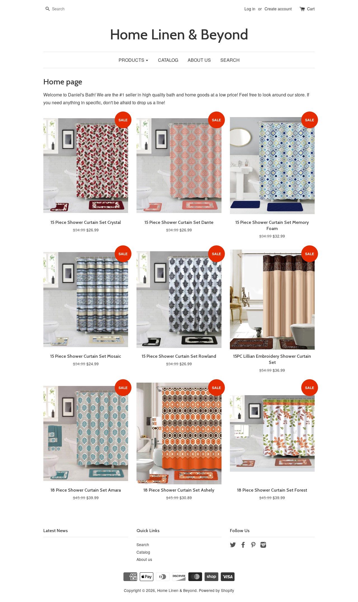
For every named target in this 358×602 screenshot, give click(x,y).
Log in (249, 8)
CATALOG (168, 60)
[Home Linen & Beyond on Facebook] (243, 545)
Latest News (55, 530)
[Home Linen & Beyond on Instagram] (263, 545)
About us (144, 559)
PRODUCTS (132, 60)
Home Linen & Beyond (179, 34)
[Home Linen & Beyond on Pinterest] (253, 545)
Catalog (143, 552)
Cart (311, 8)
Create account (278, 8)
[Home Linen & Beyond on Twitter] (233, 545)
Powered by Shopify (216, 590)
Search (142, 544)
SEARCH (230, 60)
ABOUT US (199, 60)
